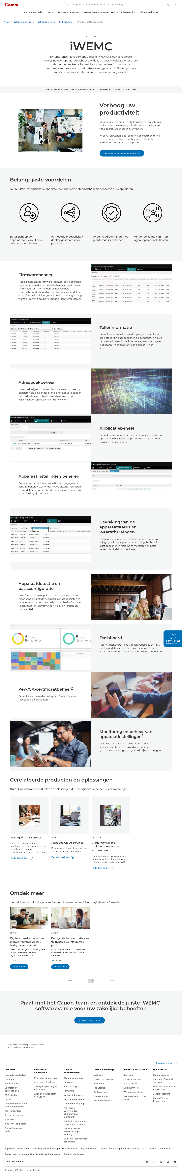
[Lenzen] (55, 12)
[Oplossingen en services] (109, 12)
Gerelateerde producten (109, 89)
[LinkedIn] (161, 1162)
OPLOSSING (97, 837)
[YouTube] (175, 1162)
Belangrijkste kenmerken (83, 89)
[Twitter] (168, 1162)
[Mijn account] (168, 5)
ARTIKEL (13, 933)
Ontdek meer (129, 89)
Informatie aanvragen (90, 1020)
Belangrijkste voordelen (57, 89)
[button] (70, 981)
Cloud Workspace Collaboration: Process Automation (106, 846)
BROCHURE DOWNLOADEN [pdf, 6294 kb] (122, 153)
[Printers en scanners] (80, 12)
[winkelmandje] (175, 5)
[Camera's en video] (44, 12)
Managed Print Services (26, 837)
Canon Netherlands (15, 1161)
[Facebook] (147, 1162)
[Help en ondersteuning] (137, 12)
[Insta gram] (154, 1162)
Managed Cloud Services (67, 842)
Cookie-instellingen (74, 1154)
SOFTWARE (91, 36)
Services (55, 837)
